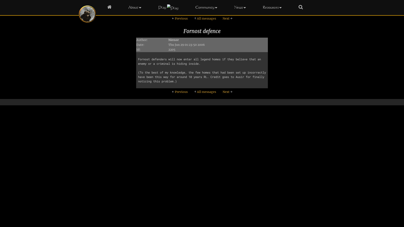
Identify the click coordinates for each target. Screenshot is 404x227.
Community (204, 7)
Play (162, 7)
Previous (180, 18)
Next (227, 18)
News (238, 7)
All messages (205, 18)
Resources (271, 7)
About (133, 7)
